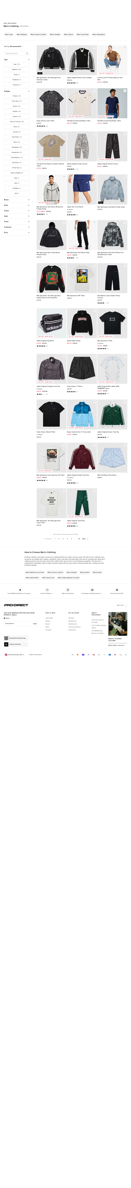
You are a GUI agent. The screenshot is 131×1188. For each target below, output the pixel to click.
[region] (65, 34)
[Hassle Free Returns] (47, 591)
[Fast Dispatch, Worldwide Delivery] (92, 591)
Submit (35, 623)
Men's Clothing (12, 23)
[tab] (7, 618)
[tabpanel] (21, 623)
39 (79, 539)
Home (5, 23)
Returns (48, 624)
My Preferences (73, 624)
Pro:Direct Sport (37, 655)
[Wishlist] (64, 47)
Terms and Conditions (75, 627)
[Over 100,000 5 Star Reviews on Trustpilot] (20, 591)
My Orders (71, 618)
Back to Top (120, 605)
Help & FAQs (49, 618)
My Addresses (72, 621)
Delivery (48, 621)
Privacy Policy (72, 630)
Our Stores (48, 630)
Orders (47, 627)
